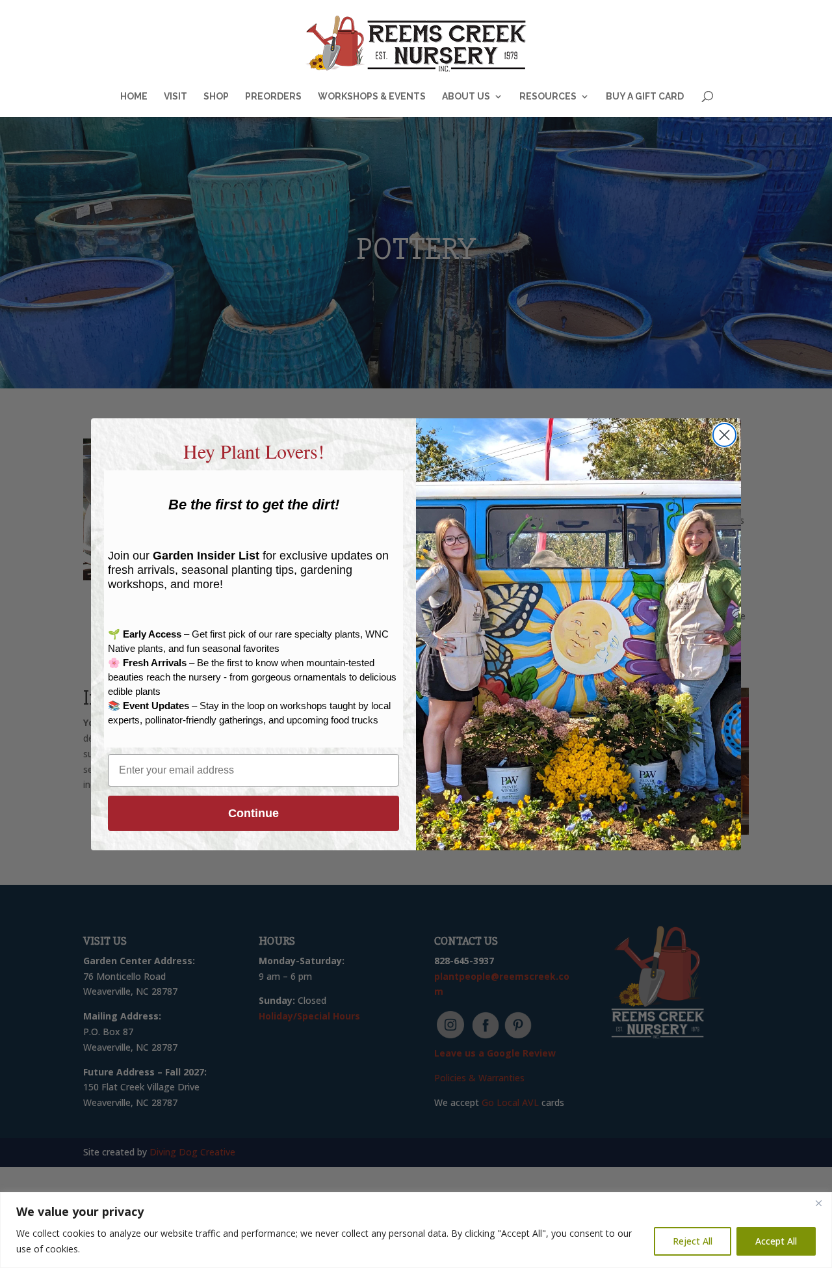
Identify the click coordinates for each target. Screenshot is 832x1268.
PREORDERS (273, 96)
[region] (416, 1230)
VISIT (175, 96)
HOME (134, 96)
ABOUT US (466, 96)
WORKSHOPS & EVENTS (372, 96)
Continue (253, 813)
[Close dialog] (724, 435)
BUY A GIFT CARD (645, 96)
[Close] (818, 1203)
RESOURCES (548, 96)
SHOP (216, 96)
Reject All (692, 1241)
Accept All (776, 1241)
